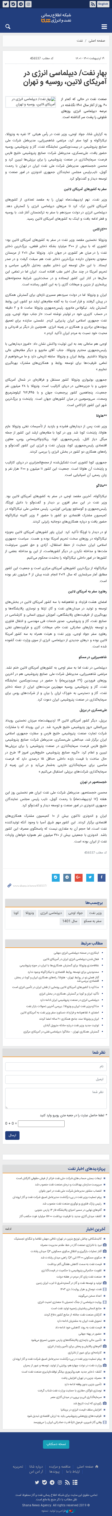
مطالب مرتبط (92, 943)
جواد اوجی (75, 913)
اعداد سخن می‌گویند (90, 1296)
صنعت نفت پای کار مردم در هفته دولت (79, 1277)
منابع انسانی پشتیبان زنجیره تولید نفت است (76, 1308)
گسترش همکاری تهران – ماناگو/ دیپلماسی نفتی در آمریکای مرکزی (61, 1032)
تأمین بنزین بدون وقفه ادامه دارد (83, 1384)
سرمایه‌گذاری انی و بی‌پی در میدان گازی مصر (76, 1397)
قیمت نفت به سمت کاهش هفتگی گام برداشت (74, 1264)
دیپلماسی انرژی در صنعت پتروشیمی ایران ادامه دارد (69, 1000)
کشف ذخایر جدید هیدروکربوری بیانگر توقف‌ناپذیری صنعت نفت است (62, 1372)
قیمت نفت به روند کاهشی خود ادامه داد (78, 1327)
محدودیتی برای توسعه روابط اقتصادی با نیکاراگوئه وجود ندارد (63, 972)
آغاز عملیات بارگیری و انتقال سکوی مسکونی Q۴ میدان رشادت (66, 1251)
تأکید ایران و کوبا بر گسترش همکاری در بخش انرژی (69, 994)
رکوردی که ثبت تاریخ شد (87, 1403)
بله (13, 4)
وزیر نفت (95, 913)
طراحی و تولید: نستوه (54, 1511)
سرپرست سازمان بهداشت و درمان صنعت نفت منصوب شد (68, 1184)
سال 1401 (69, 921)
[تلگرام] (52, 1483)
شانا (56, 18)
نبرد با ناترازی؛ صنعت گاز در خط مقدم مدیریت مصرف (71, 1245)
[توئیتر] (37, 1483)
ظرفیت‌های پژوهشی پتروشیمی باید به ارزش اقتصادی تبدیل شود (64, 1416)
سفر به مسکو (93, 921)
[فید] (67, 1483)
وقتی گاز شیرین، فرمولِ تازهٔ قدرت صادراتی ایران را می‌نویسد (67, 1422)
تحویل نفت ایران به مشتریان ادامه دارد (79, 1321)
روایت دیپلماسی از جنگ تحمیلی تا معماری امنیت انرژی (70, 1302)
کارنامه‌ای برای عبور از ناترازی (85, 1352)
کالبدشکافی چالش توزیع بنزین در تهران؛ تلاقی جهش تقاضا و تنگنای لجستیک (58, 1239)
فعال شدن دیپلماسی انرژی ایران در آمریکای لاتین (71, 959)
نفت (80, 41)
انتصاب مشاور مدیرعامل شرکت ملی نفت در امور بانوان (70, 1191)
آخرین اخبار (95, 1229)
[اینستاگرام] (60, 1483)
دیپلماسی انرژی (51, 913)
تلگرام (21, 4)
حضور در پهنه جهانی (90, 1334)
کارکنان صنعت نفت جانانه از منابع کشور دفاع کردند (73, 1315)
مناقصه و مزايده (59, 1467)
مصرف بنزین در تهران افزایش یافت (81, 1378)
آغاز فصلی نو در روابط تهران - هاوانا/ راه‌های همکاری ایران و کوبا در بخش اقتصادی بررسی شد (57, 979)
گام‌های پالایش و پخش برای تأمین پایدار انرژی (75, 1346)
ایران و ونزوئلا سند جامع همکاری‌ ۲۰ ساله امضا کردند (69, 1019)
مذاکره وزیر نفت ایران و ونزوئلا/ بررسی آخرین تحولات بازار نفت (62, 1006)
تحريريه (18, 1467)
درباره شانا (36, 1467)
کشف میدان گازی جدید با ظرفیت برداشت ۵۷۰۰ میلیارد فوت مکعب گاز (61, 1216)
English (103, 4)
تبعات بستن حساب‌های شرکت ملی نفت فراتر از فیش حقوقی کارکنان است (59, 1178)
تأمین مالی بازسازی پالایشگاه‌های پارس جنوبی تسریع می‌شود (66, 1340)
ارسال (12, 1135)
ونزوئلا (29, 913)
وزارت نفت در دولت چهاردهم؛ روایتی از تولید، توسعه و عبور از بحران (62, 1365)
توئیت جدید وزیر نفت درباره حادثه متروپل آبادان (71, 1025)
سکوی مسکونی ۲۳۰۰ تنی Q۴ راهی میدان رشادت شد (71, 1257)
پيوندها (54, 1472)
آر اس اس (36, 1472)
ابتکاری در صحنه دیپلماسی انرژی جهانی (76, 953)
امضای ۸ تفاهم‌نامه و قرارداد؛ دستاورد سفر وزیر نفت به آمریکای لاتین (60, 1012)
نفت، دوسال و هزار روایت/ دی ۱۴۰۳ (81, 1289)
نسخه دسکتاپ (56, 1444)
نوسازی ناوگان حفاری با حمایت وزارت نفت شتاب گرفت (70, 1390)
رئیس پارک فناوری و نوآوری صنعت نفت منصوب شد (72, 1204)
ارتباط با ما (73, 1472)
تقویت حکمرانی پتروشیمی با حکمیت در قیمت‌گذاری (71, 1270)
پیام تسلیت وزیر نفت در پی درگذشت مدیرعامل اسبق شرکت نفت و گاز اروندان (57, 1197)
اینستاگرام (28, 4)
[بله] (44, 1483)
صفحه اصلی (97, 41)
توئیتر (6, 4)
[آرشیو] (75, 1483)
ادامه (8, 1229)
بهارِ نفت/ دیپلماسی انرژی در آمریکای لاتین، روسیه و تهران (65, 77)
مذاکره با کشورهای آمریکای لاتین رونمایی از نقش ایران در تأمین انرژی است (55, 987)
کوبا (16, 913)
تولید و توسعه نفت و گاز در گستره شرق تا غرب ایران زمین (69, 1283)
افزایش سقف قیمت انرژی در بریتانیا (81, 1410)
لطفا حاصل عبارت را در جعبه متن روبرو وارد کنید (73, 1115)
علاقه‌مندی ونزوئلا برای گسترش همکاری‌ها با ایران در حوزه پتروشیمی (59, 965)
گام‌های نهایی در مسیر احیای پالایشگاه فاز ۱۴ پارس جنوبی (68, 1210)
